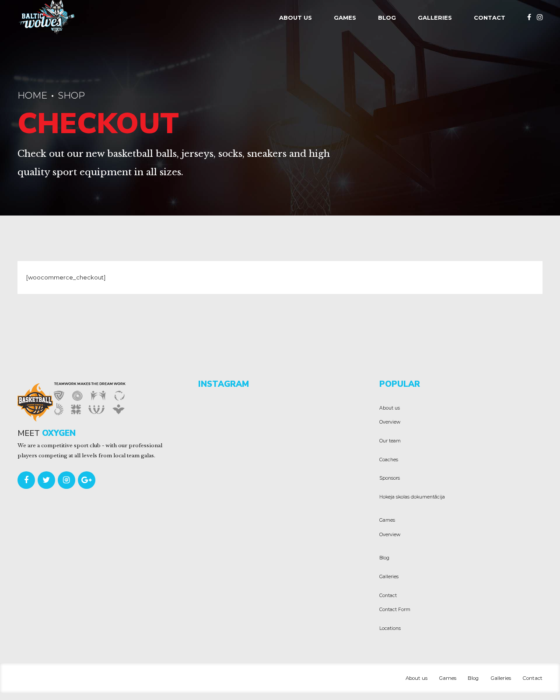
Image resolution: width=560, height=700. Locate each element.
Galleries (435, 17)
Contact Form (394, 609)
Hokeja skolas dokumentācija (412, 497)
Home (32, 95)
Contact (489, 17)
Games (345, 17)
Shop (71, 95)
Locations (390, 628)
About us (295, 17)
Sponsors (389, 478)
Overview (389, 422)
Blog (387, 17)
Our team (390, 441)
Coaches (388, 460)
